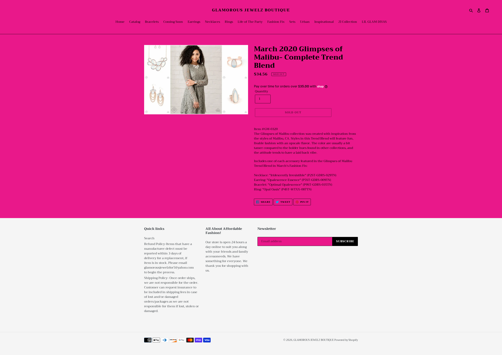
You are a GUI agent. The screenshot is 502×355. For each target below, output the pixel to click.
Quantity (261, 91)
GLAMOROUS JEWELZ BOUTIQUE (251, 10)
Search (149, 238)
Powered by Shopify (346, 340)
